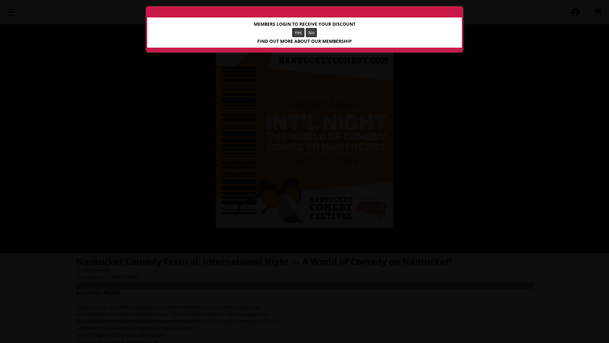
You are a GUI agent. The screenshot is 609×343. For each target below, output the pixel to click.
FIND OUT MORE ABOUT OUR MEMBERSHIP (304, 41)
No (311, 33)
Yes (298, 33)
